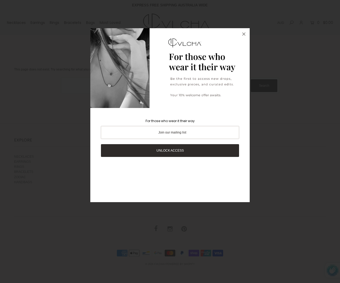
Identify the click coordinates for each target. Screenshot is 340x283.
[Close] (244, 34)
